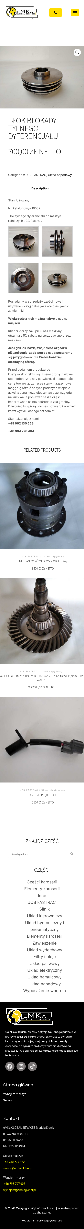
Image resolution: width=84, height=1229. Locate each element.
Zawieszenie (44, 943)
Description (40, 188)
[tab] (40, 188)
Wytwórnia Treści (43, 1208)
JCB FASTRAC (36, 175)
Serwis (7, 1100)
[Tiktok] (32, 1066)
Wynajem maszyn (14, 1094)
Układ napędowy (60, 175)
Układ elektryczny (44, 970)
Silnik (44, 909)
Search (73, 854)
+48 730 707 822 (14, 1162)
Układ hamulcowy (45, 977)
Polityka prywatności (50, 1220)
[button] (75, 13)
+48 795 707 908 (14, 1183)
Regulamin (28, 1220)
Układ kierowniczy (44, 915)
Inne (42, 895)
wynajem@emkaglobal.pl (19, 1190)
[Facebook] (9, 1066)
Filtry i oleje (44, 956)
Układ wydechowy (44, 949)
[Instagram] (21, 1066)
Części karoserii (42, 882)
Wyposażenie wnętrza (44, 990)
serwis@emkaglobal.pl (17, 1168)
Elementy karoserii (42, 888)
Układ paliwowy (45, 963)
